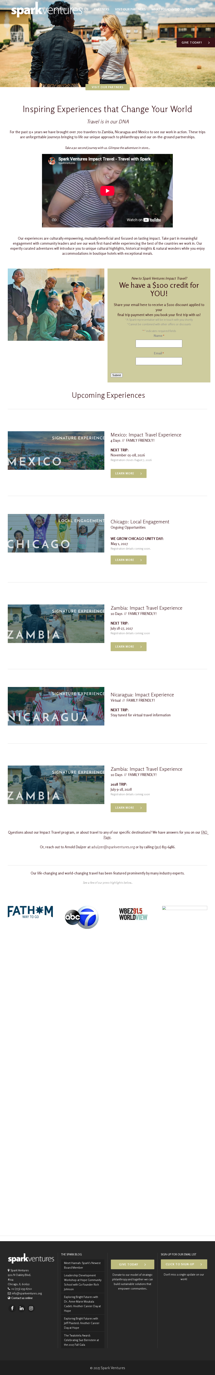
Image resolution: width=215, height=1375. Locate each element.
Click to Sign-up (180, 1264)
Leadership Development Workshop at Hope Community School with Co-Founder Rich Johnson (82, 1282)
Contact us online (22, 1298)
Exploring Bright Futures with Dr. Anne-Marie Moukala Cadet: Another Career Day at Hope (82, 1303)
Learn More (124, 473)
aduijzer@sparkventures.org (113, 847)
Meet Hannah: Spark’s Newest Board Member (82, 1265)
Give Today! (192, 42)
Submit (116, 375)
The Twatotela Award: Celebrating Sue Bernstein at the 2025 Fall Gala (81, 1340)
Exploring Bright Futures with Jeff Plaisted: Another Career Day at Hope (82, 1323)
